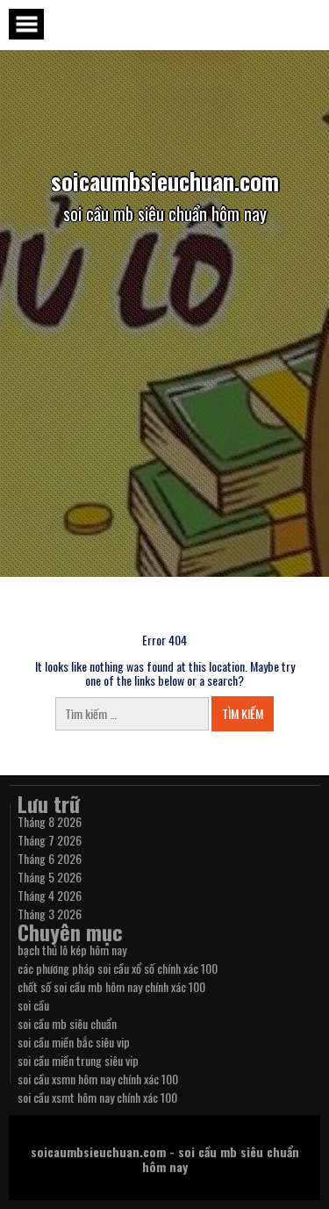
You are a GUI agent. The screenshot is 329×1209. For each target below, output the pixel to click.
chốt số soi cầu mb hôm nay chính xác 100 (111, 986)
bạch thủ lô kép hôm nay (72, 949)
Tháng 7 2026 (50, 840)
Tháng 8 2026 (50, 821)
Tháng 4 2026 (50, 895)
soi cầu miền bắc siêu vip (74, 1042)
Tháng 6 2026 (50, 858)
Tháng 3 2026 (50, 913)
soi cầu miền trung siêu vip (78, 1060)
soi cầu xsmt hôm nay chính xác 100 (97, 1097)
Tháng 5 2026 (50, 876)
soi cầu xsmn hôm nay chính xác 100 (98, 1078)
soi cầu (33, 1005)
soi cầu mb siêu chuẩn (67, 1023)
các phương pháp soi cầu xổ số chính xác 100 (118, 968)
